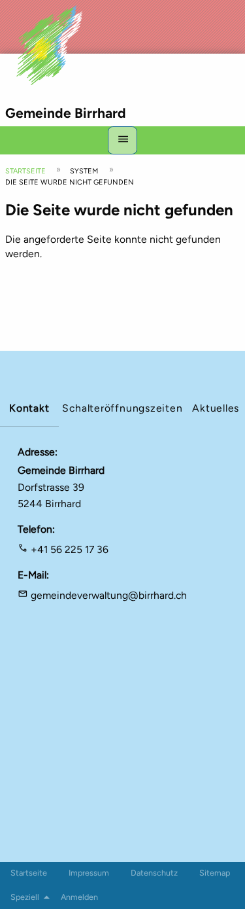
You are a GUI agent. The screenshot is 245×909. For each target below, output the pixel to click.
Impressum (89, 873)
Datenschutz (154, 873)
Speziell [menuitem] (24, 897)
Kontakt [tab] (29, 408)
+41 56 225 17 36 (69, 549)
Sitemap (214, 873)
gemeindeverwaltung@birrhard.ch (109, 595)
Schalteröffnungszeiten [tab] (122, 408)
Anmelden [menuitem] (79, 897)
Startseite (25, 171)
